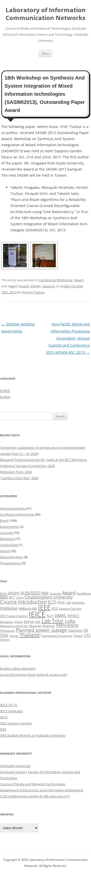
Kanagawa (6, 622)
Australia (55, 593)
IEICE (37, 614)
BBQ (4, 597)
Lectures (6, 532)
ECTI (52, 602)
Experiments (9, 526)
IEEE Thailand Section (14, 616)
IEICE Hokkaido (11, 711)
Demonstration (11, 557)
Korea (29, 621)
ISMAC (60, 615)
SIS (85, 630)
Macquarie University (14, 626)
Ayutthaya (84, 593)
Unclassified (9, 545)
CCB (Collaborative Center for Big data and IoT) (35, 796)
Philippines (7, 630)
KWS (37, 622)
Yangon (5, 639)
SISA (4, 635)
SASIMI (35, 286)
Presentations (10, 563)
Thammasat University (56, 636)
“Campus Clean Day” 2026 (19, 478)
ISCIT (50, 616)
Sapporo (48, 286)
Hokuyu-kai (27, 608)
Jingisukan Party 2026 (16, 472)
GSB (68, 602)
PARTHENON (67, 625)
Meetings (7, 538)
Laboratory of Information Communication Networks (46, 14)
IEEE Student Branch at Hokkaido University (33, 735)
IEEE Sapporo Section (66, 608)
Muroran (35, 626)
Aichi (3, 593)
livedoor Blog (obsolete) (18, 668)
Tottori (78, 636)
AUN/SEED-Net (34, 593)
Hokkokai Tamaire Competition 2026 (27, 465)
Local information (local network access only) (33, 674)
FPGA (61, 602)
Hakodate (78, 602)
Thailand (29, 634)
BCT (12, 597)
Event (4, 520)
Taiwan (13, 636)
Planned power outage (41, 629)
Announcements (12, 508)
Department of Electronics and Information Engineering (41, 790)
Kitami (18, 622)
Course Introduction (23, 601)
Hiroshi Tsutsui (33, 292)
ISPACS (73, 615)
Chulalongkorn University (49, 597)
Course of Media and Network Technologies (32, 784)
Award (79, 280)
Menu (45, 53)
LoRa (70, 621)
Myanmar (48, 626)
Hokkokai (8, 608)
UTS (87, 635)
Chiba (20, 597)
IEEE (44, 607)
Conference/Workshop (55, 280)
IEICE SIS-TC (9, 705)
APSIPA (13, 593)
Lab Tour (52, 620)
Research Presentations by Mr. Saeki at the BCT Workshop (43, 459)
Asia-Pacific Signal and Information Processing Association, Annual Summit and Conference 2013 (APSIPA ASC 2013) (68, 338)
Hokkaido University (15, 766)
